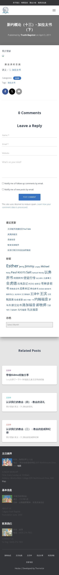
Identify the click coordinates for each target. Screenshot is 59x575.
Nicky (8, 273)
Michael (45, 266)
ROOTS (21, 272)
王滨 (43, 293)
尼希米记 (25, 288)
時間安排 (24, 3)
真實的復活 (12, 234)
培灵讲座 (51, 555)
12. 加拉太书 (15, 69)
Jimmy (29, 266)
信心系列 (39, 278)
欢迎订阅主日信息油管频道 (19, 250)
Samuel (35, 273)
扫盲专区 (29, 562)
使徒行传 (29, 278)
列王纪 (31, 283)
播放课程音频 (13, 64)
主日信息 (19, 555)
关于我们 (16, 3)
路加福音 (29, 305)
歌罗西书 (18, 294)
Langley (37, 267)
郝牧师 (41, 304)
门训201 (13, 310)
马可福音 (22, 309)
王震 (49, 294)
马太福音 (32, 309)
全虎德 (11, 283)
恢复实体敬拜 (13, 245)
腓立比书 (16, 305)
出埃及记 (22, 283)
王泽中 (34, 294)
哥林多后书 (14, 288)
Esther (12, 266)
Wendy (41, 273)
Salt (29, 272)
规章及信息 (42, 3)
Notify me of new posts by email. (19, 189)
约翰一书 (30, 300)
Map (4, 481)
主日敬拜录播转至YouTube (19, 229)
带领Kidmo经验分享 (17, 375)
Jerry (21, 266)
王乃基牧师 (26, 294)
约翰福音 (41, 299)
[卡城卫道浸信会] (6, 10)
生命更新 (18, 299)
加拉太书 (11, 82)
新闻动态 (8, 555)
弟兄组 (41, 289)
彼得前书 (47, 289)
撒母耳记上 (10, 294)
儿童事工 (47, 278)
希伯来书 (34, 288)
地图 (19, 465)
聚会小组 (33, 3)
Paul (14, 272)
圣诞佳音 (11, 239)
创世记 (37, 283)
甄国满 (10, 299)
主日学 (17, 78)
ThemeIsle (39, 568)
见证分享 (40, 555)
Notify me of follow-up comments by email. (23, 183)
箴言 (25, 300)
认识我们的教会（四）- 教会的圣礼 (25, 402)
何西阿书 (18, 278)
